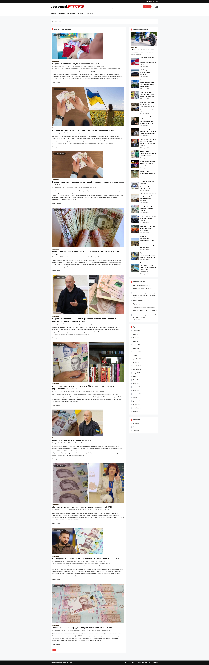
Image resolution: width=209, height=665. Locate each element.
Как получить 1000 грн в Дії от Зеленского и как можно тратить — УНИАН (86, 559)
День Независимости (86, 133)
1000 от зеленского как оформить (61, 563)
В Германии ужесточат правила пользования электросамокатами (142, 287)
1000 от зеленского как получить (81, 563)
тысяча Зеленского (100, 443)
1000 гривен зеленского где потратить (84, 561)
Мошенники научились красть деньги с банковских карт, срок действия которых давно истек (148, 106)
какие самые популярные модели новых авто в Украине (148, 218)
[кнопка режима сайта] (156, 7)
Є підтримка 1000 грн (104, 563)
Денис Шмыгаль (85, 443)
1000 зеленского (100, 561)
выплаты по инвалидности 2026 (87, 66)
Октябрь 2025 (137, 366)
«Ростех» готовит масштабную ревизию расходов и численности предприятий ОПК (145, 309)
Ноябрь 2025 (136, 362)
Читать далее (56, 82)
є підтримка (94, 563)
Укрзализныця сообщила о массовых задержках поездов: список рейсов (148, 255)
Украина (102, 257)
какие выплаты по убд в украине (82, 68)
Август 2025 (136, 373)
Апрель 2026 (136, 344)
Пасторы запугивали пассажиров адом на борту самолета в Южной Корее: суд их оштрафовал (148, 267)
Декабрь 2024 (137, 401)
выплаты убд (100, 66)
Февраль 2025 (137, 394)
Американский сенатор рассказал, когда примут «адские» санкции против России (144, 294)
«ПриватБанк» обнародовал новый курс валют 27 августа (148, 153)
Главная (53, 13)
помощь (102, 391)
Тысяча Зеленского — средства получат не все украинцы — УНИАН (82, 628)
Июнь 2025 (136, 380)
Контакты (90, 13)
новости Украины (91, 187)
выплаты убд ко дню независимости (62, 68)
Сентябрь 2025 (137, 369)
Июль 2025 (136, 376)
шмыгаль (94, 324)
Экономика (71, 13)
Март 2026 (136, 348)
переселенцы (87, 324)
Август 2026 (136, 330)
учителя (107, 509)
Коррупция (80, 13)
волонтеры (77, 187)
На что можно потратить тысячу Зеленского (72, 440)
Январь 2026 (136, 355)
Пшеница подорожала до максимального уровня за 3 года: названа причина (148, 131)
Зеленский (88, 630)
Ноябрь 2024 (136, 404)
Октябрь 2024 (137, 408)
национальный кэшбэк (86, 257)
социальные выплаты (114, 68)
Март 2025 (136, 390)
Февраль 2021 (137, 411)
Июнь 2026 (136, 337)
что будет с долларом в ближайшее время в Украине (147, 208)
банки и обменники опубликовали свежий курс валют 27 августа (147, 94)
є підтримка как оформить (59, 565)
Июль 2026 (136, 334)
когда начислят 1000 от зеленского (83, 565)
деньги (95, 133)
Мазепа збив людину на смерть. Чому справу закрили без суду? (147, 164)
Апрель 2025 (136, 387)
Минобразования (89, 509)
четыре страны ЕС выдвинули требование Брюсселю (147, 174)
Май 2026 (136, 341)
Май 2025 (136, 383)
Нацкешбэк (97, 257)
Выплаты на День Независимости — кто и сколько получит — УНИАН (83, 130)
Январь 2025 (136, 397)
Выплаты (75, 66)
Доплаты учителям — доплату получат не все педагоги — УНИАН (82, 507)
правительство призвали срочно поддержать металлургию (147, 228)
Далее (64, 650)
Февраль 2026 (137, 351)
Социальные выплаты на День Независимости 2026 (75, 63)
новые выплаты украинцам (99, 68)
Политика (61, 13)
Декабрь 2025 (137, 359)
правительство (106, 630)
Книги (87, 391)
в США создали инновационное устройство (145, 72)
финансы (99, 133)
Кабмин (83, 391)
